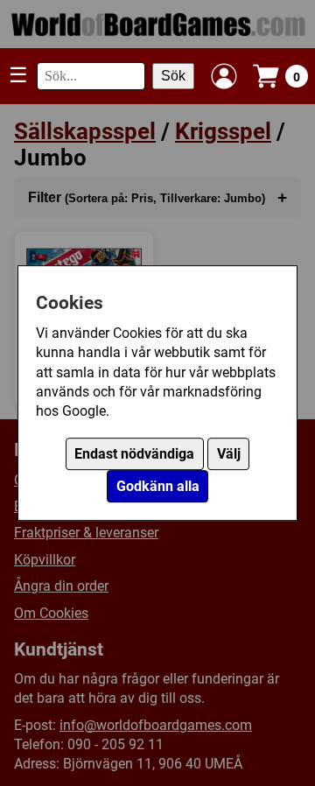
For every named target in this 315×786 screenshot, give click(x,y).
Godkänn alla (158, 486)
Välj (229, 454)
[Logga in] (224, 76)
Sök (173, 75)
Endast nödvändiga (134, 454)
